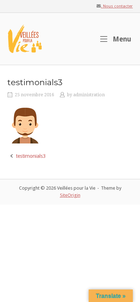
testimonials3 (31, 156)
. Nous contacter (117, 6)
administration (89, 94)
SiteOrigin (70, 195)
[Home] (25, 38)
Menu (121, 39)
